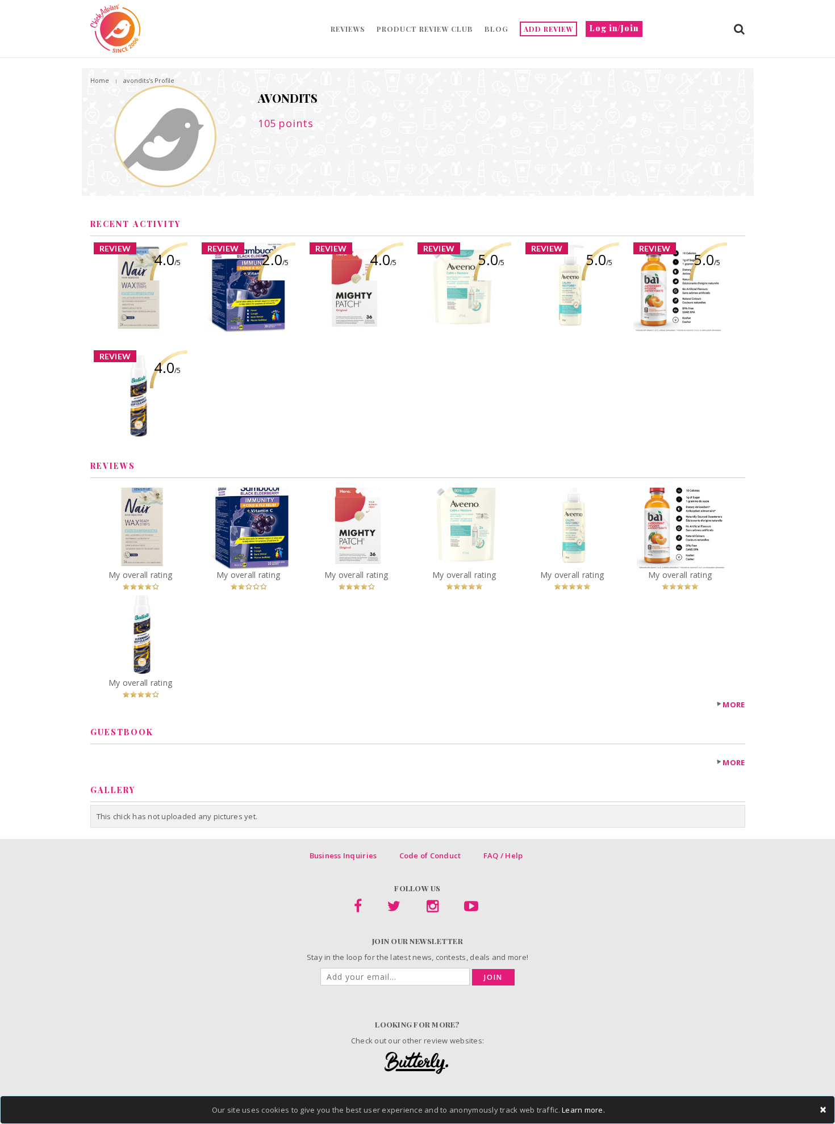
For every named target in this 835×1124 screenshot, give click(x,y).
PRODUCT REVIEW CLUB (425, 28)
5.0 (491, 259)
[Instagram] (432, 908)
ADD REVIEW (548, 28)
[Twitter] (394, 908)
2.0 (275, 259)
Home (99, 80)
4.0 (167, 259)
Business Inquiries (343, 855)
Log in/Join (614, 28)
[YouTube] (471, 908)
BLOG (496, 28)
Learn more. (583, 1110)
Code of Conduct (430, 855)
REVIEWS (348, 28)
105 (286, 123)
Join (493, 977)
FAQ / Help (503, 855)
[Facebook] (358, 908)
